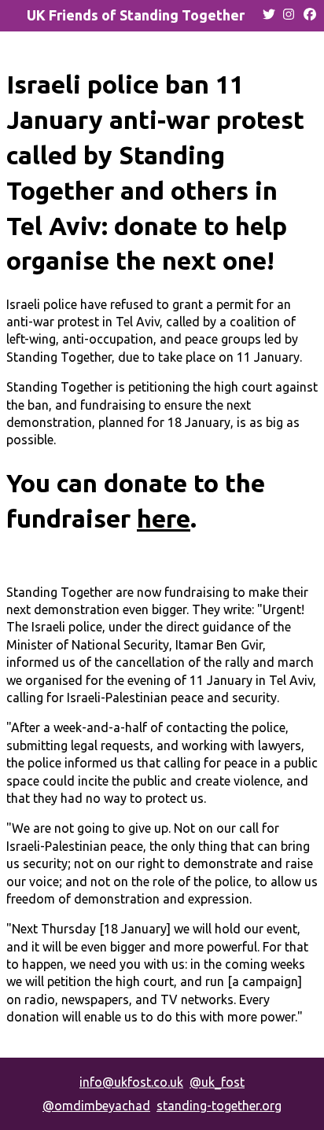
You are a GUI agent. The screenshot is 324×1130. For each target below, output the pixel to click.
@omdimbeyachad (96, 1106)
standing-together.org (219, 1106)
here (163, 518)
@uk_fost (217, 1082)
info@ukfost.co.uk (131, 1082)
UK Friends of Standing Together (136, 15)
